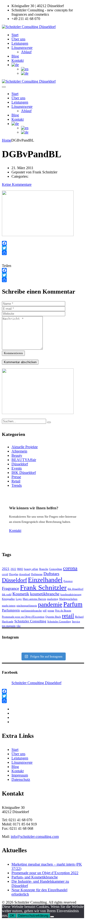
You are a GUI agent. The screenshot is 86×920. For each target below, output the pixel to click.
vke (18, 625)
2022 (13, 569)
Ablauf (26, 52)
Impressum (19, 775)
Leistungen (19, 43)
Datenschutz (20, 779)
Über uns (18, 39)
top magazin (9, 625)
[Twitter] (43, 248)
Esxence (68, 581)
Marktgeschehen (68, 599)
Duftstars (51, 573)
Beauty (16, 455)
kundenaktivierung (70, 594)
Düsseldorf (19, 464)
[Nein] (52, 916)
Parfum (72, 604)
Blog (15, 56)
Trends (16, 485)
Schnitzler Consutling (59, 621)
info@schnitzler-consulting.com (35, 836)
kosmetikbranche (44, 593)
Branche (43, 569)
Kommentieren (13, 353)
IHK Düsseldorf (23, 473)
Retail (15, 481)
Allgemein (19, 451)
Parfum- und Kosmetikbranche (34, 877)
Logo (19, 599)
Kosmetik (20, 593)
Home (6, 140)
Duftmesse (37, 574)
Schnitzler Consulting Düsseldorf (36, 683)
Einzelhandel (45, 579)
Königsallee (8, 599)
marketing (52, 599)
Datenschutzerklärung (33, 915)
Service (76, 621)
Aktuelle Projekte (24, 447)
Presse (16, 477)
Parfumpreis (11, 610)
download (24, 574)
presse (51, 610)
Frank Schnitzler (43, 587)
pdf (45, 610)
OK (12, 915)
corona (70, 568)
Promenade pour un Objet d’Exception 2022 (44, 873)
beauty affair (31, 569)
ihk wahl (6, 594)
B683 (20, 569)
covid (5, 574)
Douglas (13, 574)
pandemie (50, 604)
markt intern (9, 605)
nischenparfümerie (26, 605)
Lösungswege (21, 48)
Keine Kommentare (17, 184)
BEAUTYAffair (23, 460)
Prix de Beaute (63, 610)
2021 (6, 569)
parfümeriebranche (31, 610)
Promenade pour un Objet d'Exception (23, 616)
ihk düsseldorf (75, 589)
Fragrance (10, 588)
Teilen (6, 266)
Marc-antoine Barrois (34, 599)
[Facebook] (43, 243)
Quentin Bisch (53, 616)
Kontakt (17, 60)
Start (14, 35)
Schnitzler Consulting (30, 621)
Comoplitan (55, 569)
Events (16, 468)
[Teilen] (43, 252)
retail (68, 615)
